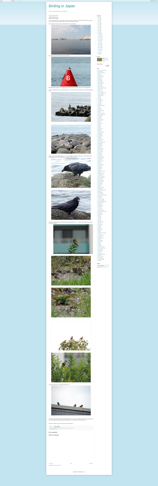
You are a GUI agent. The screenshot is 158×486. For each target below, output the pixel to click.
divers (99, 109)
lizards (99, 172)
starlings (99, 229)
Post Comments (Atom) (57, 465)
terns (98, 239)
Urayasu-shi (100, 250)
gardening (99, 128)
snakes (99, 217)
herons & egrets (100, 142)
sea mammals (100, 210)
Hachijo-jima (100, 139)
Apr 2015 (99, 46)
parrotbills (99, 188)
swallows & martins (101, 232)
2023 (99, 21)
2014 (99, 52)
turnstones (99, 249)
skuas (99, 215)
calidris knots (100, 86)
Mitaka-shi (99, 178)
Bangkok (99, 75)
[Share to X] (56, 426)
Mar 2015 (99, 47)
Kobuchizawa (100, 164)
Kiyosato (99, 163)
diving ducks (100, 110)
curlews (99, 104)
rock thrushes (100, 202)
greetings (99, 134)
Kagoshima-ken (100, 157)
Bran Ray (105, 58)
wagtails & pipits (100, 254)
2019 (99, 27)
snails (99, 216)
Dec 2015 (99, 34)
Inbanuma (99, 152)
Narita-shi (99, 182)
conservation (100, 94)
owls (98, 186)
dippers (99, 108)
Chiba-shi (99, 91)
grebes (99, 133)
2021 (99, 24)
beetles (99, 77)
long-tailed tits (100, 173)
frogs (98, 125)
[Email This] (54, 426)
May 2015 (99, 44)
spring (99, 226)
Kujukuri (99, 167)
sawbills (99, 206)
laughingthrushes (101, 171)
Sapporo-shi (100, 205)
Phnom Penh (100, 193)
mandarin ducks (100, 176)
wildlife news (100, 258)
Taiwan (99, 236)
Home (71, 463)
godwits (99, 130)
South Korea (100, 221)
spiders (99, 225)
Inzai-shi (99, 154)
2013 (99, 53)
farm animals (100, 119)
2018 (99, 29)
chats (99, 90)
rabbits (99, 197)
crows (99, 99)
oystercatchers (100, 187)
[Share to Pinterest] (59, 426)
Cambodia (99, 89)
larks (98, 169)
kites (98, 162)
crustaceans (100, 100)
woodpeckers (100, 259)
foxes (99, 124)
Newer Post (51, 463)
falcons (99, 118)
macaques (99, 174)
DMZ (98, 111)
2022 (99, 23)
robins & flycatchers (101, 201)
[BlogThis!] (55, 426)
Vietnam (99, 251)
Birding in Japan (62, 6)
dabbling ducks (100, 105)
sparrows (99, 224)
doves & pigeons (100, 114)
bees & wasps (100, 76)
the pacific (99, 240)
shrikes (99, 212)
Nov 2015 (99, 36)
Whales (99, 255)
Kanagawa (99, 158)
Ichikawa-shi (100, 148)
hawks (99, 140)
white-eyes (99, 256)
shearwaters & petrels (101, 211)
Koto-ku (99, 166)
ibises (99, 147)
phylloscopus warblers (101, 195)
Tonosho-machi (100, 246)
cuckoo (99, 101)
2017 (99, 30)
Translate (105, 267)
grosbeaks (99, 135)
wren (98, 260)
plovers (99, 196)
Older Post (91, 463)
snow (99, 220)
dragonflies (100, 115)
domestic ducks (100, 113)
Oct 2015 (99, 37)
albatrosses (100, 71)
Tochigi (99, 244)
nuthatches (100, 183)
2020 (99, 26)
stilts (98, 230)
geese (99, 129)
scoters (99, 207)
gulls (98, 137)
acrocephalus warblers (101, 70)
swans (99, 234)
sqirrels (99, 227)
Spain (99, 222)
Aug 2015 (99, 40)
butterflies (99, 84)
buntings (99, 81)
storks (99, 231)
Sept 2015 (99, 39)
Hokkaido (99, 143)
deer (98, 106)
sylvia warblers (100, 235)
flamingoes (100, 123)
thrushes (99, 241)
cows (99, 96)
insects (99, 153)
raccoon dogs (100, 198)
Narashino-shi (100, 181)
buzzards (99, 85)
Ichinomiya (99, 149)
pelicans (99, 191)
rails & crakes (100, 200)
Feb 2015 (99, 49)
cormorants (100, 95)
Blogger (83, 471)
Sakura (99, 203)
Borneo (99, 79)
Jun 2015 (99, 43)
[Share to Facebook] (58, 426)
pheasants (99, 192)
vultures (99, 253)
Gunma (99, 138)
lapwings (99, 168)
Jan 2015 (99, 50)
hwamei (99, 144)
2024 (99, 20)
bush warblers (100, 82)
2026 (99, 17)
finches (99, 120)
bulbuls (99, 80)
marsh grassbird (100, 177)
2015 (99, 33)
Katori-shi (99, 159)
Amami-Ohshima (100, 72)
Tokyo (99, 245)
